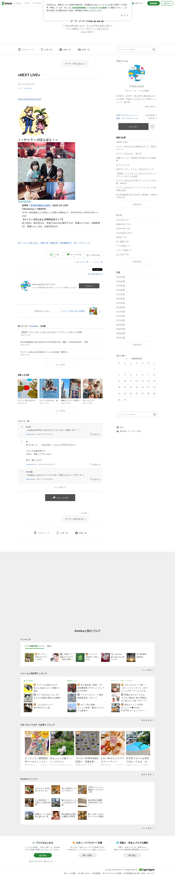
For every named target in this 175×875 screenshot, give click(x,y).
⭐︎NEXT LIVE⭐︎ (29, 75)
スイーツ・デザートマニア (122, 681)
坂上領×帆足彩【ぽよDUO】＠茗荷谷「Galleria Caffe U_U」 (136, 195)
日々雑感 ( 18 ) (122, 241)
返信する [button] (96, 434)
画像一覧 (67, 49)
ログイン (167, 3)
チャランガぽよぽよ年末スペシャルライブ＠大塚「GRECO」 (136, 181)
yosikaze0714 (31, 464)
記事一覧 (48, 49)
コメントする (62, 498)
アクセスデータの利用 (113, 873)
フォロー (89, 286)
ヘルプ (152, 873)
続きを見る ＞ (151, 106)
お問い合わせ (85, 873)
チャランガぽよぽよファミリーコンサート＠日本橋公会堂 (136, 188)
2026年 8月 (137, 358)
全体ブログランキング (125, 115)
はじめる (42, 855)
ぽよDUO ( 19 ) (122, 254)
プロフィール (130, 91)
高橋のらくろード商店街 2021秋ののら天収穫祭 (136, 159)
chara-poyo (30, 434)
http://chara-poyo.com (29, 99)
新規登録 (153, 3)
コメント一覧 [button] (98, 262)
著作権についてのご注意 (130, 431)
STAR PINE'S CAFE (40, 205)
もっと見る (60, 364)
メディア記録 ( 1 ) (124, 250)
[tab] (34, 646)
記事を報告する (97, 274)
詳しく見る (87, 855)
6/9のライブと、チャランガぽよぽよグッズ (135, 169)
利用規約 (97, 873)
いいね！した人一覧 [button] (81, 262)
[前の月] (126, 358)
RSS (121, 427)
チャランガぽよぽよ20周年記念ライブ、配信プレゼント (77, 63)
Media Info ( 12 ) (123, 224)
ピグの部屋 (144, 91)
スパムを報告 (71, 873)
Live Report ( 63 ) (124, 233)
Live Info (27, 88)
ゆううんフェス (123, 165)
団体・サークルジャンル (126, 118)
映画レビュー (73, 681)
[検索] (153, 50)
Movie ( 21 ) (121, 237)
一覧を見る (137, 204)
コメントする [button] (75, 255)
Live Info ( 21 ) (122, 220)
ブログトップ (27, 49)
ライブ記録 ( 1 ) (123, 246)
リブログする (95, 255)
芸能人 (49, 646)
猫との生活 (28, 681)
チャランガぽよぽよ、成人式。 (129, 153)
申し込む (132, 855)
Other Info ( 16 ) (123, 228)
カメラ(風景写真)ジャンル (34, 646)
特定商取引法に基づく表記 (135, 873)
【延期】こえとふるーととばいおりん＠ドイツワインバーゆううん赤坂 (136, 174)
